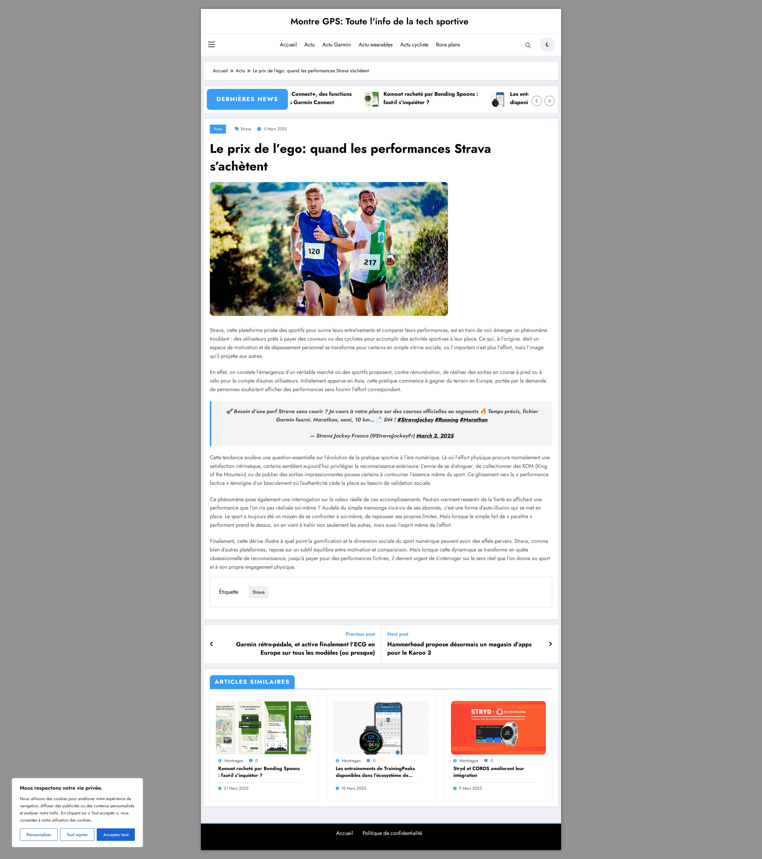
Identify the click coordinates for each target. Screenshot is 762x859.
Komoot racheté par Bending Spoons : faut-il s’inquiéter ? (409, 98)
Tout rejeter (77, 835)
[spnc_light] (547, 44)
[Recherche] (528, 45)
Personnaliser (38, 835)
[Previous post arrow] (212, 644)
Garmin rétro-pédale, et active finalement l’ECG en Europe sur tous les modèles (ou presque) (305, 648)
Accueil (288, 44)
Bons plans (448, 44)
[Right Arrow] (549, 101)
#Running (446, 420)
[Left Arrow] (536, 101)
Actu (310, 44)
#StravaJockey (415, 420)
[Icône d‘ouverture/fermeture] (211, 45)
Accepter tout (116, 835)
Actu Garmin (336, 44)
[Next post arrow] (550, 644)
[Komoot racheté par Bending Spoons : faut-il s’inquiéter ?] (263, 727)
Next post (397, 634)
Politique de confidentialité (392, 833)
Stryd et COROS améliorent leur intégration (488, 771)
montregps (233, 761)
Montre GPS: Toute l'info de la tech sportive (380, 21)
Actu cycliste (414, 44)
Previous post (360, 634)
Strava (246, 129)
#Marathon (474, 420)
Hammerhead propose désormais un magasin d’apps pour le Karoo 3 (459, 648)
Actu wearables (376, 44)
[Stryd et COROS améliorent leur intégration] (498, 727)
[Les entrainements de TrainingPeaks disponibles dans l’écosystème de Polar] (381, 727)
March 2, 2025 (435, 436)
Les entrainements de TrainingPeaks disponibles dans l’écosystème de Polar (375, 772)
